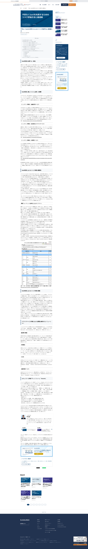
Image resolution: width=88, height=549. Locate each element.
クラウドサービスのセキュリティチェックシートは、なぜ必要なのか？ (36, 497)
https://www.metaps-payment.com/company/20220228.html (32, 120)
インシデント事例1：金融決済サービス (31, 42)
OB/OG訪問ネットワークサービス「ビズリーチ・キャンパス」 (28, 540)
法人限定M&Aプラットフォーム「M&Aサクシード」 (27, 542)
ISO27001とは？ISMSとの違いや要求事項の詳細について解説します (64, 27)
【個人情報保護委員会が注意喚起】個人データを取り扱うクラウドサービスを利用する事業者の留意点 (25, 485)
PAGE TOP (44, 512)
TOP (20, 8)
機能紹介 (38, 519)
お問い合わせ (65, 4)
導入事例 (38, 521)
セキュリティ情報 (47, 532)
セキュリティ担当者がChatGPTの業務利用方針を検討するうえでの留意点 (64, 31)
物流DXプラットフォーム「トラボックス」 (41, 542)
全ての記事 (25, 8)
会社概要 (59, 519)
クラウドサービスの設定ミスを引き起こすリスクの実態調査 (36, 484)
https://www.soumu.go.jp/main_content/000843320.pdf (29, 287)
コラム (53, 4)
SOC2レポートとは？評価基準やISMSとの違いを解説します (64, 20)
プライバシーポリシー (48, 523)
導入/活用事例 (44, 4)
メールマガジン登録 (26, 464)
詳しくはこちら (61, 57)
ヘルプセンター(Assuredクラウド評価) (50, 530)
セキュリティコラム (23, 34)
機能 (40, 4)
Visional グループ (60, 523)
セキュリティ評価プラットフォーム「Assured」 (31, 57)
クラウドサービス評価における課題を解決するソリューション (33, 50)
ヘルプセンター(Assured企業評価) (50, 528)
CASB (26, 54)
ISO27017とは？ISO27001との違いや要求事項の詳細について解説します (64, 34)
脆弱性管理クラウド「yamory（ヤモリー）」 (56, 542)
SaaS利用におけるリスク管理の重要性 (29, 46)
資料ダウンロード (72, 4)
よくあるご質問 (39, 528)
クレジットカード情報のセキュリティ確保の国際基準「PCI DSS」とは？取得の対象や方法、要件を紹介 (25, 498)
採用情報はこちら (23, 523)
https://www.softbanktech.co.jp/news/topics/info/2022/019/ (32, 137)
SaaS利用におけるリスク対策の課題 (29, 49)
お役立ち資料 (57, 4)
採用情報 (59, 521)
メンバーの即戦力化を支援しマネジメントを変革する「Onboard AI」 (48, 540)
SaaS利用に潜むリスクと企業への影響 (29, 41)
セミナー (49, 4)
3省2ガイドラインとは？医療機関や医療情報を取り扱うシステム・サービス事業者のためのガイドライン (47, 485)
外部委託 (26, 53)
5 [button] (39, 504)
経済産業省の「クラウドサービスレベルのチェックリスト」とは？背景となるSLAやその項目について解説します (64, 23)
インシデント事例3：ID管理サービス (31, 45)
